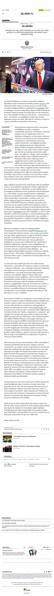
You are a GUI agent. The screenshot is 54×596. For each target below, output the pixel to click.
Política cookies (29, 582)
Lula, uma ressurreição (10, 523)
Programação (31, 459)
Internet (20, 459)
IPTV (10, 459)
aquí (33, 466)
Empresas (37, 459)
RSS (31, 584)
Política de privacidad (36, 582)
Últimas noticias (6, 517)
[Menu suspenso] (3, 14)
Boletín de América (7, 550)
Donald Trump (38, 307)
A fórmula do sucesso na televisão (24, 436)
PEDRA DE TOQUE (24, 23)
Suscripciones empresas (26, 584)
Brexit (7, 314)
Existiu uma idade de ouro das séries (7, 158)
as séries (43, 103)
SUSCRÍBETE (41, 10)
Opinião (6, 20)
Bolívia (41, 108)
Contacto (12, 582)
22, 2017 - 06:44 (26, 48)
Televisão (25, 459)
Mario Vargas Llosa (27, 47)
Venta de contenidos (18, 582)
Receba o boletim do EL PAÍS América (14, 429)
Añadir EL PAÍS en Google (46, 52)
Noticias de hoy (38, 584)
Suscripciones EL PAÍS (17, 584)
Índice (34, 584)
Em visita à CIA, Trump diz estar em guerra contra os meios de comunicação (7, 132)
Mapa (42, 582)
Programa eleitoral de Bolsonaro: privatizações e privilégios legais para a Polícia (25, 530)
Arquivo (31, 547)
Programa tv (14, 459)
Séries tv (6, 459)
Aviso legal (24, 582)
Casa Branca (18, 212)
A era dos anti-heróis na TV (7, 163)
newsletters (5, 547)
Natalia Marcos (16, 448)
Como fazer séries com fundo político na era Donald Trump (7, 152)
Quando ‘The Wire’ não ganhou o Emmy (26, 446)
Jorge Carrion (16, 438)
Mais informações (8, 465)
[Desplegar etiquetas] (49, 459)
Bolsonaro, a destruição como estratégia (15, 520)
